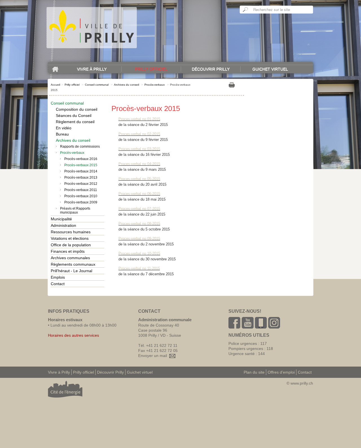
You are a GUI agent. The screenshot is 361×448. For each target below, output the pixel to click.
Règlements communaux (73, 264)
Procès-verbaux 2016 (80, 159)
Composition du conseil (76, 109)
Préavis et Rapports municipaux (75, 210)
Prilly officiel (151, 69)
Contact (58, 283)
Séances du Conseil (73, 115)
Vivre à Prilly (92, 69)
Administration (63, 225)
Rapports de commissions (80, 146)
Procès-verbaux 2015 (80, 165)
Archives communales (70, 258)
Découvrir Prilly (211, 69)
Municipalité (61, 219)
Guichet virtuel (270, 69)
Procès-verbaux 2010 (80, 196)
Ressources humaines (71, 232)
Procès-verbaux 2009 (80, 202)
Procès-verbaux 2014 (80, 171)
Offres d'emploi (281, 372)
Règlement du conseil (75, 121)
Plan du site (254, 372)
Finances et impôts (68, 251)
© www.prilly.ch (300, 383)
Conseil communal (97, 84)
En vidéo (63, 128)
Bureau (62, 134)
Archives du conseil (126, 84)
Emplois (58, 277)
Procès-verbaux (154, 84)
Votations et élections (70, 238)
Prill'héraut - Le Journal (71, 271)
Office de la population (71, 245)
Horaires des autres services (73, 335)
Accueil (55, 84)
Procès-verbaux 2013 (80, 177)
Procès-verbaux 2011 (80, 190)
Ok (245, 9)
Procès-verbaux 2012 (80, 184)
